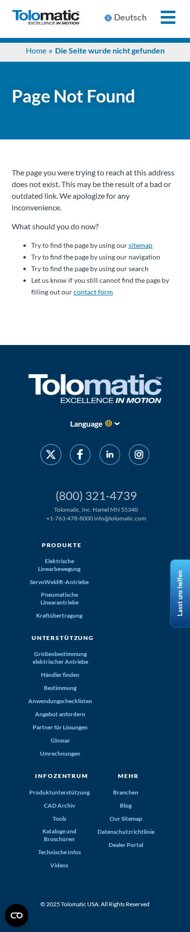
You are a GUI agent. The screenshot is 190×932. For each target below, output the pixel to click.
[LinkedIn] (110, 456)
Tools (59, 818)
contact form (93, 292)
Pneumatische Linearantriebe (59, 598)
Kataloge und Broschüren (59, 835)
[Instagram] (139, 456)
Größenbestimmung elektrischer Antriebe (60, 657)
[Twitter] (51, 456)
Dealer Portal (126, 844)
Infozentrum (61, 775)
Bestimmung (60, 687)
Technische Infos (59, 852)
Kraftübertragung (59, 615)
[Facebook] (80, 456)
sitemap (140, 245)
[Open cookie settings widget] (16, 915)
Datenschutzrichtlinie (125, 831)
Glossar (60, 740)
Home (36, 50)
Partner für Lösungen (60, 727)
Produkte (62, 545)
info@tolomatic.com (120, 518)
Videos (59, 865)
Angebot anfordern (60, 714)
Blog (126, 805)
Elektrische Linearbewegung (59, 564)
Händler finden (60, 674)
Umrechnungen (60, 753)
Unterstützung (63, 637)
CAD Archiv (59, 805)
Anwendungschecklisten (60, 701)
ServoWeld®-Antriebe (59, 582)
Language (86, 423)
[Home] (46, 19)
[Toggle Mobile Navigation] (162, 17)
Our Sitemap (126, 818)
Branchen (125, 792)
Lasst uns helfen (180, 593)
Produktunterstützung (59, 792)
